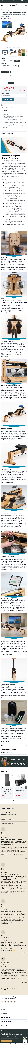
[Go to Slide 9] (18, 47)
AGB (15, 1036)
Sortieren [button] (3, 819)
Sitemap (17, 1043)
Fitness (5, 9)
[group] (14, 812)
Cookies (16, 1038)
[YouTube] (18, 764)
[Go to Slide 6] (14, 47)
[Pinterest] (21, 764)
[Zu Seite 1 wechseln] (13, 800)
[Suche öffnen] (7, 6)
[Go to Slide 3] (10, 47)
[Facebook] (12, 764)
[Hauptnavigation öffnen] (2, 6)
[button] (26, 6)
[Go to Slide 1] (7, 47)
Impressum (3, 1036)
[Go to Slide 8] (17, 47)
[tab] (7, 824)
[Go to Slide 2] (9, 47)
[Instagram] (15, 764)
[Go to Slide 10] (20, 47)
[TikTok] (24, 764)
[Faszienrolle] (21, 786)
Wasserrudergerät (18, 9)
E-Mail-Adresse (5, 93)
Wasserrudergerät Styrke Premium (9, 10)
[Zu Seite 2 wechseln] (14, 800)
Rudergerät (11, 9)
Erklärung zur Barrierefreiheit (7, 1038)
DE (4, 5)
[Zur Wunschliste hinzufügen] (12, 776)
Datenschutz (10, 1036)
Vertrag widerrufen (6, 1040)
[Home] (1, 9)
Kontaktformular (20, 760)
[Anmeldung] (23, 6)
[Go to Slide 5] (13, 47)
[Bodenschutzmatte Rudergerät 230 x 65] (7, 786)
